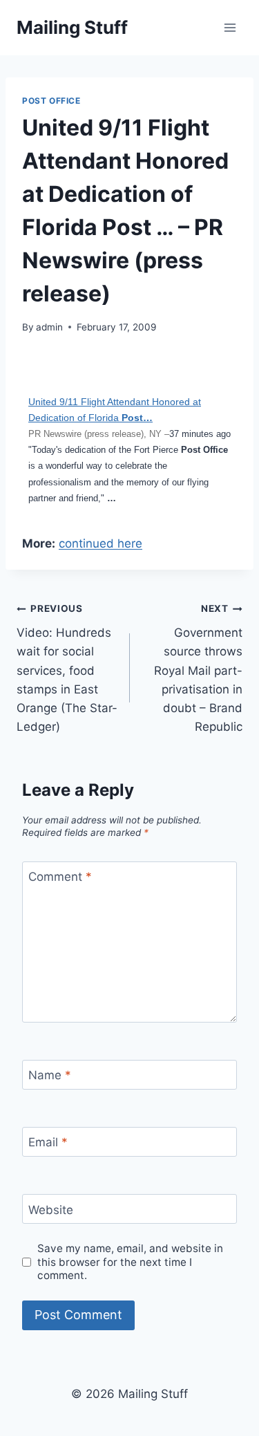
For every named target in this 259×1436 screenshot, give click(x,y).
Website (50, 1209)
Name (49, 1075)
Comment (60, 877)
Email (48, 1142)
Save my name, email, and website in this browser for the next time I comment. (130, 1262)
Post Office (51, 100)
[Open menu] (229, 27)
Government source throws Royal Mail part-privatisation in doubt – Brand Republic (198, 668)
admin (49, 327)
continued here (100, 543)
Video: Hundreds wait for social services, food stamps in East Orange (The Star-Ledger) (67, 668)
